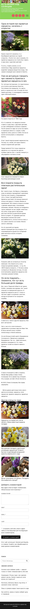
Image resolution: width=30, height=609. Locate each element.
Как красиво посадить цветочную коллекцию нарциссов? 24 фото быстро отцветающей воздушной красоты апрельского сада (13, 451)
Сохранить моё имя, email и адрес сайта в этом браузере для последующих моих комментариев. (14, 530)
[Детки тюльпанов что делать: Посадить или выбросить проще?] (15, 467)
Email (3, 514)
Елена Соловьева (12, 382)
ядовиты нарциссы (15, 394)
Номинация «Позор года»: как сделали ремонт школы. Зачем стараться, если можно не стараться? (13, 577)
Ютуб (17, 379)
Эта (2, 379)
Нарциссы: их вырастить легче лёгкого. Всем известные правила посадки (13, 422)
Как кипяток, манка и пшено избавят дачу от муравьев (14, 593)
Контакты (23, 379)
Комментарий (5, 493)
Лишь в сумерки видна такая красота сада (15, 588)
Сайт (13, 379)
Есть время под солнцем (10, 5)
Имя (3, 507)
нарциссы (17, 392)
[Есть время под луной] (23, 15)
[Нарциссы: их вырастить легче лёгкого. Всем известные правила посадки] (15, 410)
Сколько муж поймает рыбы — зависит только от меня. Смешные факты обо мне (14, 570)
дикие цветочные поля (14, 390)
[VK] (16, 15)
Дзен (7, 379)
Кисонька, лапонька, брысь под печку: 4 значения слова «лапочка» (14, 584)
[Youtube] (13, 15)
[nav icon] (27, 15)
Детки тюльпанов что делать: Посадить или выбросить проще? (15, 479)
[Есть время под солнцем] (19, 15)
